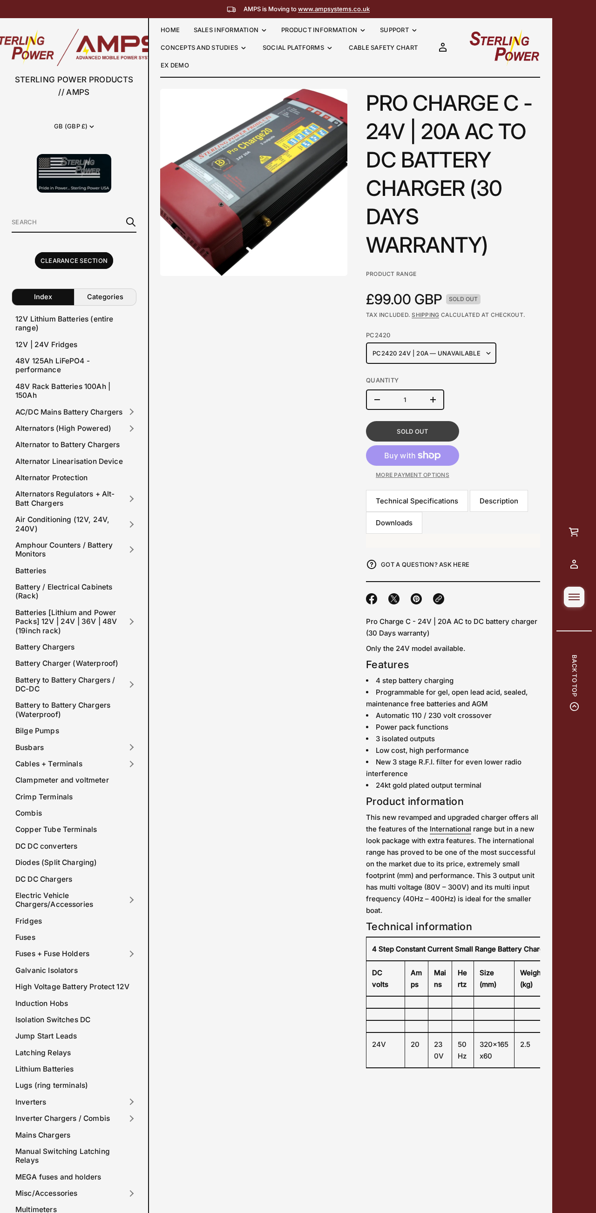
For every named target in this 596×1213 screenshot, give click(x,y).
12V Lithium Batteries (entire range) (64, 323)
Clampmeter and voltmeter (62, 780)
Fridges (28, 921)
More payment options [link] (412, 474)
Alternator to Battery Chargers (67, 444)
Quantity (382, 380)
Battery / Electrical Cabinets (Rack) (64, 591)
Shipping (425, 314)
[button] (74, 222)
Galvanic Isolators (46, 970)
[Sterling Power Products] (504, 47)
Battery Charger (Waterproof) (66, 663)
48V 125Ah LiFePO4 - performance (52, 365)
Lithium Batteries (44, 1069)
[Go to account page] (574, 564)
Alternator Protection (51, 477)
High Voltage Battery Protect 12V (72, 986)
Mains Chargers (42, 1135)
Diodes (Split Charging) (56, 862)
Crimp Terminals (44, 796)
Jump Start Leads (46, 1036)
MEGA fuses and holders (58, 1177)
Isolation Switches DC (52, 1019)
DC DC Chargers (43, 879)
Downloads (394, 522)
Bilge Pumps (37, 730)
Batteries (30, 570)
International (450, 828)
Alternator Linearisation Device (69, 461)
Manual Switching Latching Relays (62, 1156)
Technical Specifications (417, 500)
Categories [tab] (105, 297)
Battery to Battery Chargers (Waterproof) (62, 709)
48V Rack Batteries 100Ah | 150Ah (62, 391)
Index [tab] (43, 297)
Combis (28, 813)
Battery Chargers (44, 647)
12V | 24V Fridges (46, 344)
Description (499, 500)
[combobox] (67, 222)
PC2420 (378, 335)
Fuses (25, 937)
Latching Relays (43, 1052)
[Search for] (130, 222)
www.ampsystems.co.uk (334, 9)
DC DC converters (46, 846)
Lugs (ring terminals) (51, 1085)
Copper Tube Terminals (56, 829)
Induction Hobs (41, 1003)
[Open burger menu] (574, 597)
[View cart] (574, 532)
